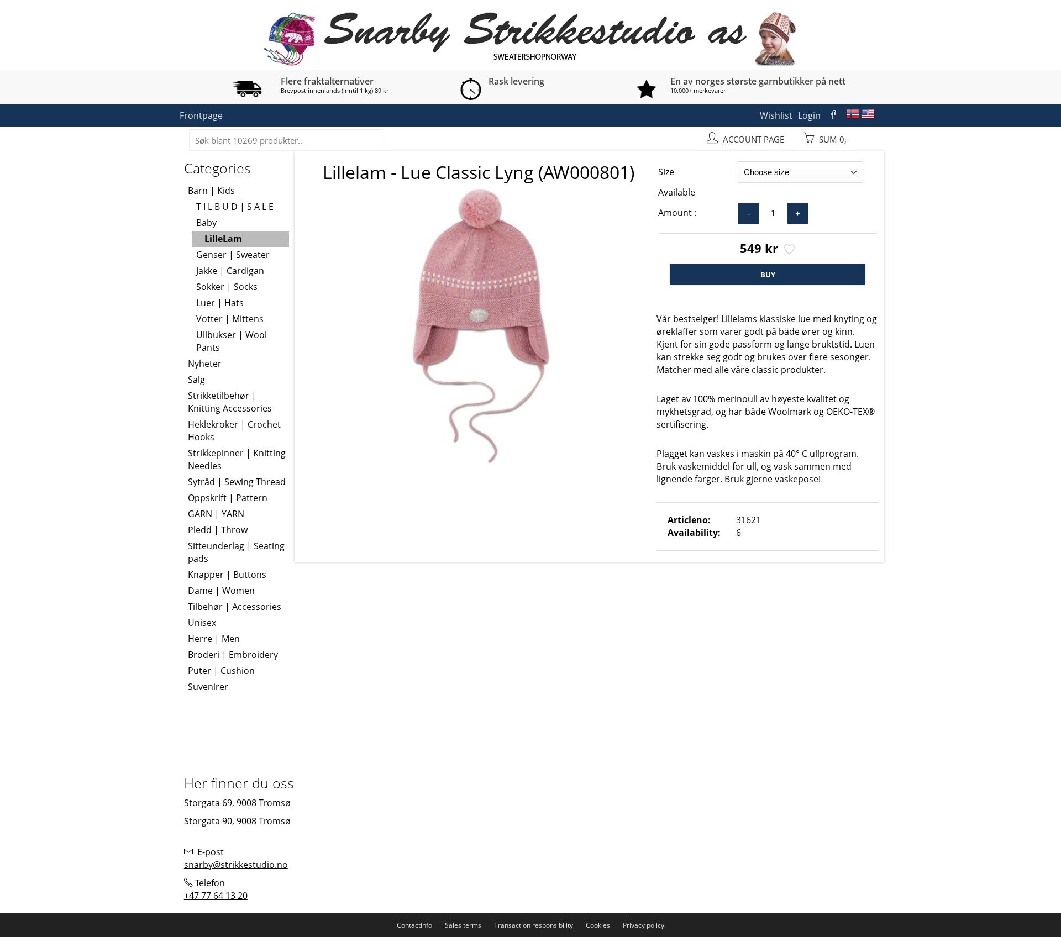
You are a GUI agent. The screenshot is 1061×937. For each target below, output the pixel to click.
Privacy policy (643, 925)
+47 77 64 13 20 (216, 895)
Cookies (598, 925)
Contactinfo (414, 925)
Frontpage (201, 115)
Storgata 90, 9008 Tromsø (237, 821)
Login (809, 115)
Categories (217, 168)
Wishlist (776, 115)
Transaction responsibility (533, 925)
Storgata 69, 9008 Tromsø (237, 803)
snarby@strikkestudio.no (236, 865)
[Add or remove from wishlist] (788, 250)
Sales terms (463, 925)
